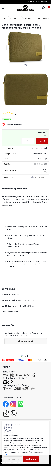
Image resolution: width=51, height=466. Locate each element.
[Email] (6, 411)
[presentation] (4, 47)
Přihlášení (31, 2)
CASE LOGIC (16, 18)
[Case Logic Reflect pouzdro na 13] (25, 89)
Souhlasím (31, 459)
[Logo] (25, 8)
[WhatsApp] (20, 402)
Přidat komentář (25, 341)
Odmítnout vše (13, 459)
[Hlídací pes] (37, 177)
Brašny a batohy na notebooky (37, 18)
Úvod (6, 18)
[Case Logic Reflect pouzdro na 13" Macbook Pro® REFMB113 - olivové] (25, 47)
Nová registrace (43, 2)
